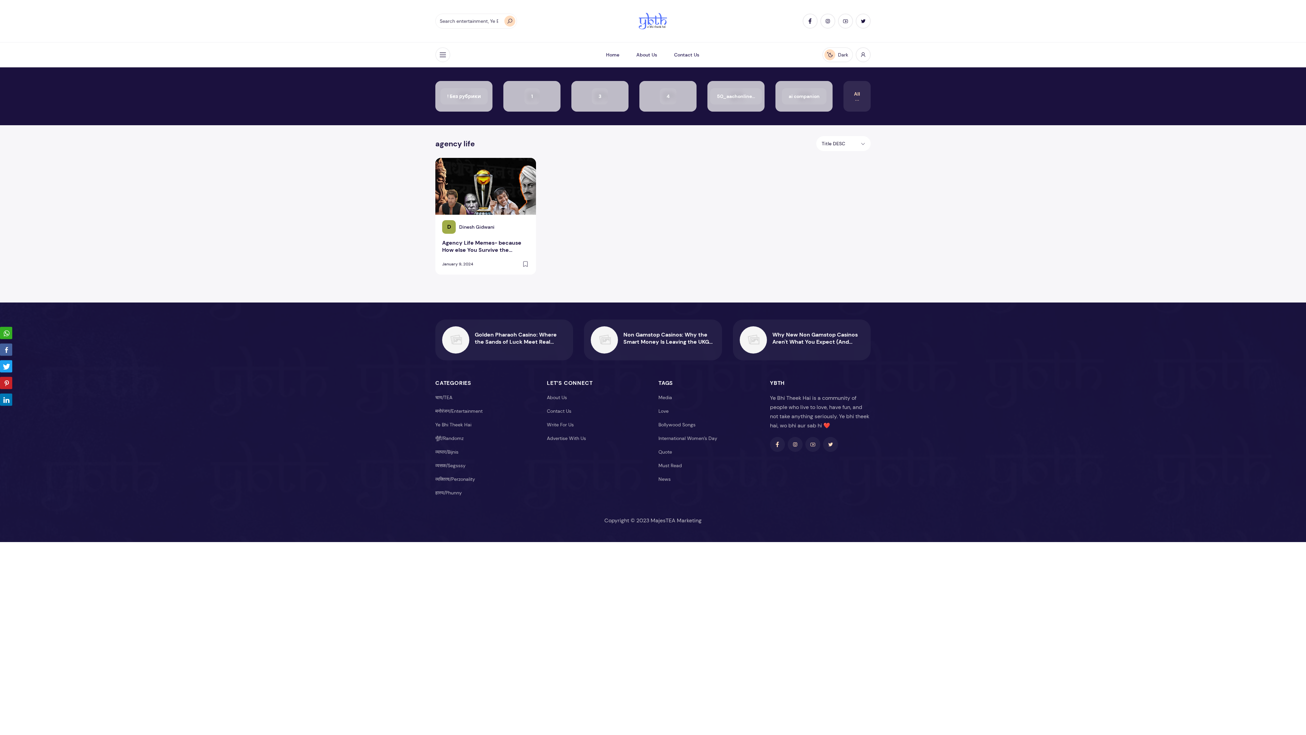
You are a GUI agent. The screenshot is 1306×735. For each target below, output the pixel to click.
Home (612, 55)
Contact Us (686, 55)
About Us (646, 55)
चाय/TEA (443, 397)
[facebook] (810, 21)
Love (663, 411)
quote (665, 452)
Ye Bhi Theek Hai (453, 425)
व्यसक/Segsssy (450, 465)
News (664, 479)
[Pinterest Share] (6, 383)
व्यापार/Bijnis (446, 452)
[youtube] (845, 21)
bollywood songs (677, 425)
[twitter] (863, 21)
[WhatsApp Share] (6, 333)
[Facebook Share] (6, 350)
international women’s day (687, 438)
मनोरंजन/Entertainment (459, 411)
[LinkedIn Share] (6, 400)
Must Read (670, 465)
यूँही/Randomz (449, 438)
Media (665, 397)
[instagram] (827, 21)
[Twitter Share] (6, 366)
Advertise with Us (566, 438)
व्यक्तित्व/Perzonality (455, 479)
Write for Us (560, 425)
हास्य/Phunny (448, 493)
